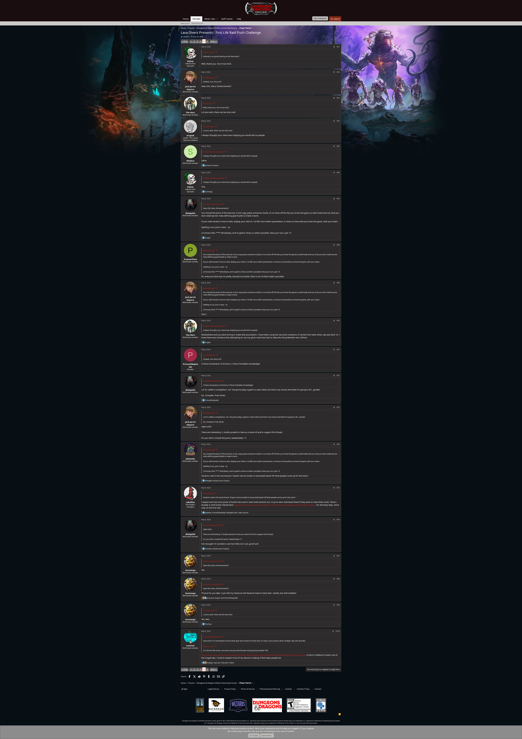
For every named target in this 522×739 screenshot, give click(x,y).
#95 (338, 488)
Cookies (288, 689)
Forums (196, 18)
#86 (338, 172)
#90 (338, 320)
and (217, 481)
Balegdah (190, 213)
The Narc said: (208, 52)
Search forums (197, 23)
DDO (185, 689)
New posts (185, 23)
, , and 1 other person (226, 512)
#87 (338, 198)
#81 (338, 47)
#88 (338, 245)
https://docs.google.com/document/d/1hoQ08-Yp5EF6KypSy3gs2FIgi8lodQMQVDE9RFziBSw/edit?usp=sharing (253, 655)
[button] (217, 18)
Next (213, 41)
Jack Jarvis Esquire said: (212, 204)
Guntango (190, 570)
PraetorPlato (190, 259)
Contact (318, 689)
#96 (338, 519)
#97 (338, 556)
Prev (185, 41)
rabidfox (186, 36)
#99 (338, 605)
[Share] (334, 46)
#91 (338, 349)
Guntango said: (209, 77)
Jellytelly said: (208, 493)
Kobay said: (207, 103)
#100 (338, 631)
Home (186, 18)
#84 (338, 121)
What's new (209, 18)
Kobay (190, 61)
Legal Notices (213, 689)
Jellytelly (190, 458)
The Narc (190, 112)
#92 (338, 375)
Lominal (190, 645)
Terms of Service (248, 689)
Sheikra (190, 160)
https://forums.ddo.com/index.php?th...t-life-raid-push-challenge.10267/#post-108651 (275, 504)
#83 (338, 98)
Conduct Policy (303, 689)
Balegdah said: (209, 250)
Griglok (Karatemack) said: (213, 151)
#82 (338, 72)
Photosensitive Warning (270, 689)
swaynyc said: (208, 646)
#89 (338, 283)
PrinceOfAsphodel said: (212, 381)
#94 (338, 444)
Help (239, 18)
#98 (338, 579)
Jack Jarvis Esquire (190, 88)
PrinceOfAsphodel (190, 365)
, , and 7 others (220, 663)
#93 (338, 407)
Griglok (190, 135)
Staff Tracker (227, 18)
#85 (338, 146)
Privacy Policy (230, 689)
